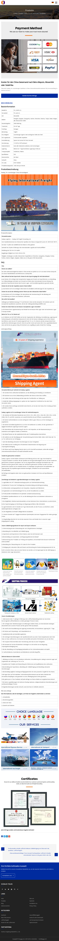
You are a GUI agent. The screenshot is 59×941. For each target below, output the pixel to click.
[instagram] (14, 889)
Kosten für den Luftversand (8, 922)
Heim (16, 13)
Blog (2, 903)
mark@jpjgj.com (43, 939)
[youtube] (11, 889)
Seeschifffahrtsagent (35, 915)
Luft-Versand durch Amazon (36, 920)
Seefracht (3, 915)
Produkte (21, 13)
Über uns (32, 898)
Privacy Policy (33, 906)
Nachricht (32, 901)
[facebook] (2, 889)
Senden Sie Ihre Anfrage (29, 96)
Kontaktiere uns (7, 875)
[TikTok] (18, 889)
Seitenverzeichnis (5, 906)
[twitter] (8, 889)
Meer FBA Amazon (6, 917)
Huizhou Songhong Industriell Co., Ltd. (10, 931)
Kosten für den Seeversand (31, 13)
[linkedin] (5, 889)
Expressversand (33, 922)
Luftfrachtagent (5, 920)
